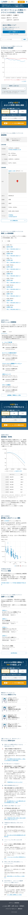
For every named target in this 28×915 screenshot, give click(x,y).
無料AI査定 (21, 1)
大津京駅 (6, 520)
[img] (14, 460)
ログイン (11, 902)
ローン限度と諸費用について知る (14, 894)
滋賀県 (21, 5)
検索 (24, 39)
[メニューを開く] (26, 2)
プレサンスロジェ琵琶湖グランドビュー (12, 363)
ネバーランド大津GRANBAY (9, 352)
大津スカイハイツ (6, 374)
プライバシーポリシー (11, 908)
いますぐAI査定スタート (14, 31)
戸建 (14, 111)
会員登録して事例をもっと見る (14, 395)
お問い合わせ (15, 906)
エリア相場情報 (15, 5)
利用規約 (22, 906)
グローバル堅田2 (6, 384)
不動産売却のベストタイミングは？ (15, 782)
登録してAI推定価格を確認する (13, 249)
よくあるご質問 (6, 906)
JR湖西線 (10, 215)
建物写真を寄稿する (16, 140)
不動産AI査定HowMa (6, 5)
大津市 (3, 6)
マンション (5, 111)
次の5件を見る (14, 653)
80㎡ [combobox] (9, 88)
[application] (14, 70)
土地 (22, 111)
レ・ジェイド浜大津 (7, 342)
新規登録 (17, 902)
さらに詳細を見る (14, 220)
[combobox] (11, 39)
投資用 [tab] (10, 331)
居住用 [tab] (4, 331)
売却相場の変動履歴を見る (14, 149)
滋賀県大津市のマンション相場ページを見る (12, 505)
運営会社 (20, 908)
